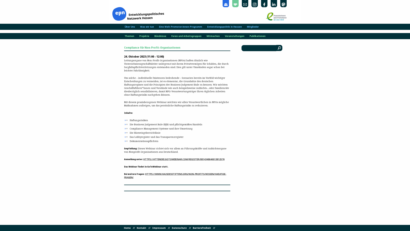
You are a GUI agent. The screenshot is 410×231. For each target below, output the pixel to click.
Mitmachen (213, 36)
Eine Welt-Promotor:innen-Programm (180, 27)
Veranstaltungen (234, 36)
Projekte (144, 36)
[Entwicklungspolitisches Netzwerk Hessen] (138, 13)
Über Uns (130, 27)
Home (127, 228)
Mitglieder (253, 27)
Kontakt (141, 228)
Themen (129, 36)
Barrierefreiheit (202, 228)
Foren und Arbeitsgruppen (186, 36)
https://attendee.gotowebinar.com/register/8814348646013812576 (184, 159)
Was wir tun (147, 27)
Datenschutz (179, 228)
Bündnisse (160, 36)
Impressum (159, 228)
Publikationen (258, 36)
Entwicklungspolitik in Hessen (224, 27)
